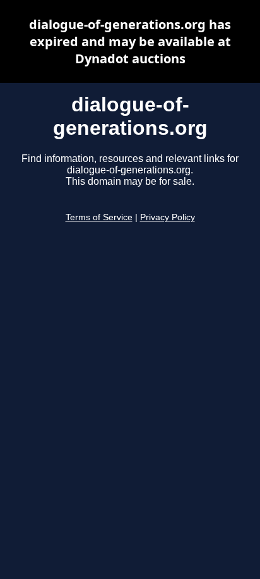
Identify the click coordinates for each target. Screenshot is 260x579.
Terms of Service (99, 217)
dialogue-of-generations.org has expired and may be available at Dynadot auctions (130, 41)
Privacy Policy (167, 217)
